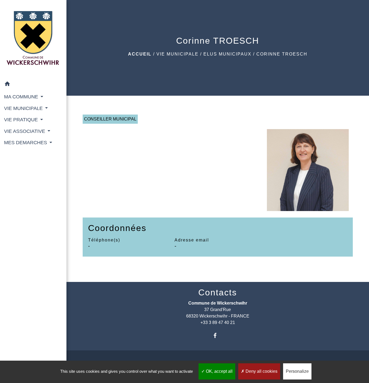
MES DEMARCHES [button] (26, 142)
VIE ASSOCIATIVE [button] (25, 131)
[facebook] (217, 335)
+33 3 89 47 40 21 (217, 322)
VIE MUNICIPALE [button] (24, 108)
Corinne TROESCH (281, 54)
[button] (33, 84)
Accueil (140, 54)
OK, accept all (219, 371)
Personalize (297, 371)
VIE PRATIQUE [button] (21, 119)
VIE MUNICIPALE (177, 54)
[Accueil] (33, 39)
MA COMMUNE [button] (21, 96)
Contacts (217, 292)
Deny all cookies (260, 371)
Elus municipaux (227, 54)
